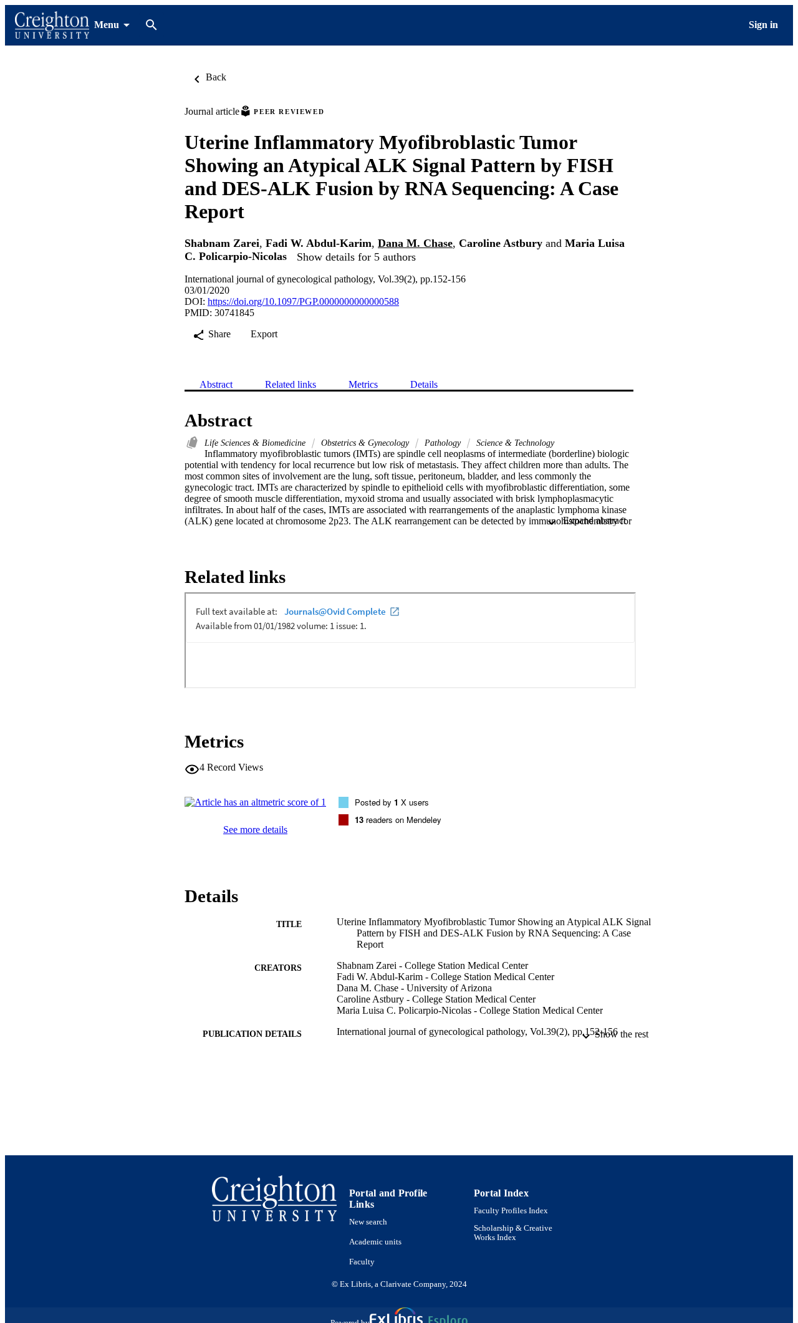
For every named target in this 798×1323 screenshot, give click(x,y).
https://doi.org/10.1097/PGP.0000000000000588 (303, 301)
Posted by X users (392, 802)
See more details (255, 829)
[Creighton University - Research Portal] (52, 25)
